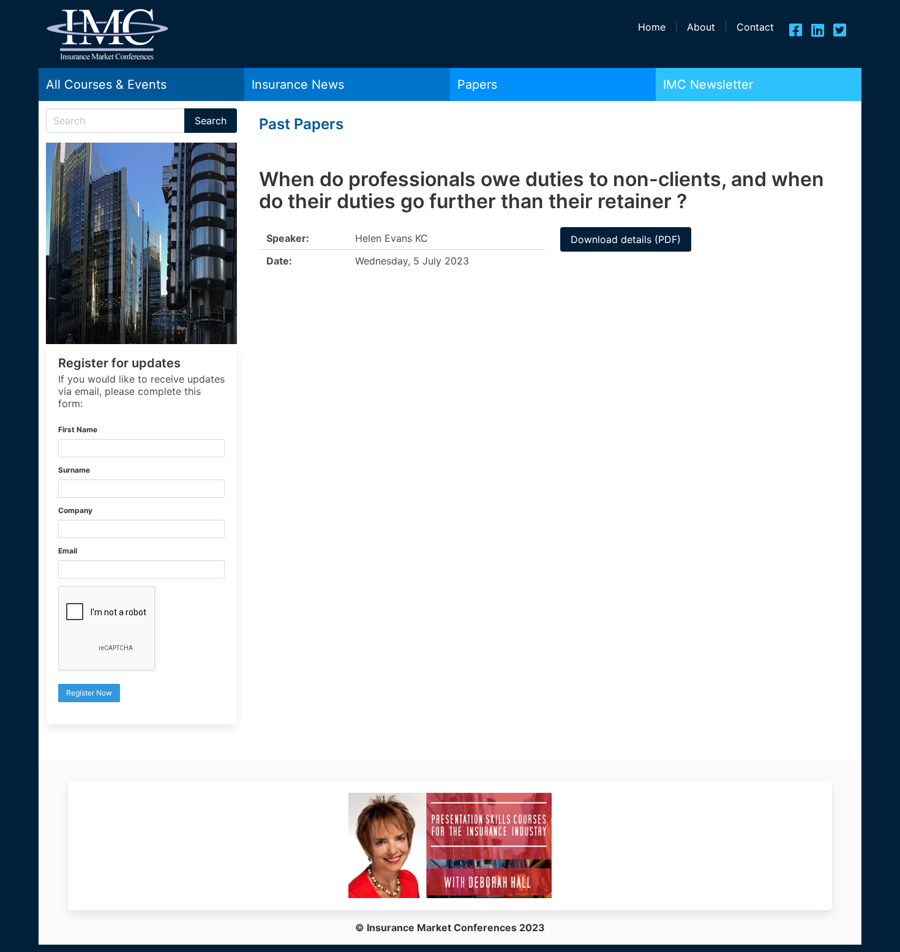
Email (67, 550)
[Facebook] (795, 30)
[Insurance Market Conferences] (107, 57)
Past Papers (301, 124)
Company (75, 510)
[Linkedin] (817, 30)
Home (652, 27)
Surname (74, 469)
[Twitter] (839, 30)
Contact (755, 27)
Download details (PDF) (626, 239)
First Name (77, 429)
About (701, 27)
